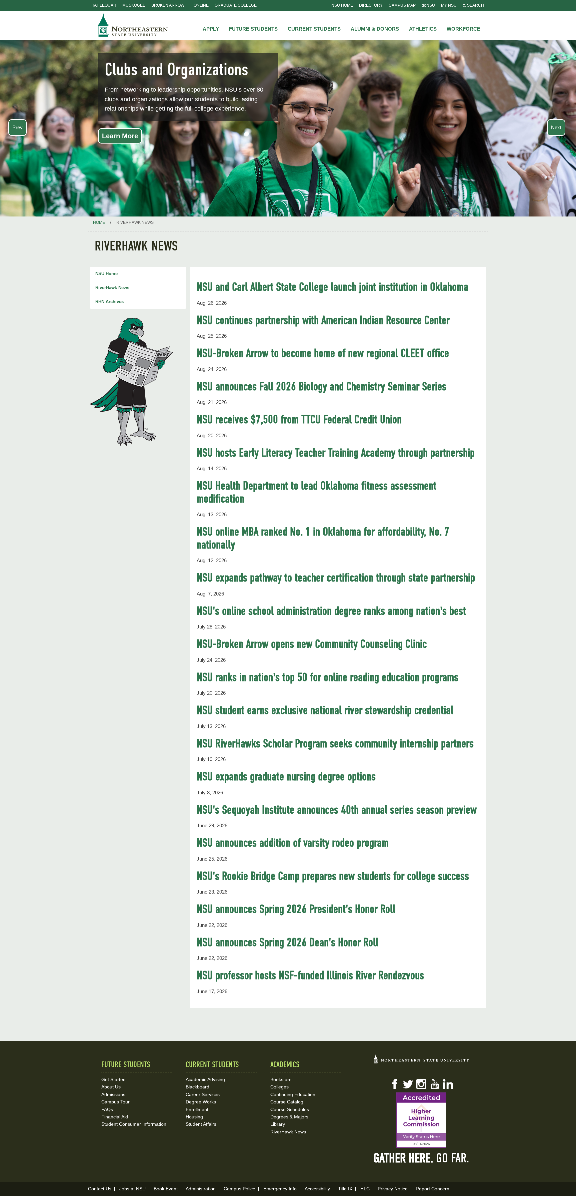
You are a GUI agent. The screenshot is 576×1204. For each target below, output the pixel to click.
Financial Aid (114, 1116)
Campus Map (402, 5)
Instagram (421, 1084)
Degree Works (201, 1101)
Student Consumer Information (133, 1124)
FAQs (107, 1109)
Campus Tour (115, 1101)
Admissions (113, 1094)
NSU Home (342, 5)
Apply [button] (211, 29)
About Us (111, 1086)
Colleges (279, 1086)
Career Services (203, 1094)
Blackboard (197, 1086)
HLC (365, 1188)
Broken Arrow (167, 5)
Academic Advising (205, 1079)
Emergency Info (280, 1188)
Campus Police (239, 1188)
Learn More (120, 136)
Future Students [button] (253, 29)
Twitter (408, 1084)
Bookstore (281, 1079)
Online (201, 5)
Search (475, 5)
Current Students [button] (314, 29)
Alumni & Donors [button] (375, 29)
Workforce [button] (463, 29)
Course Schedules (289, 1109)
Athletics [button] (423, 29)
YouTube (435, 1084)
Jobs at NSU (132, 1188)
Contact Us (99, 1188)
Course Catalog (286, 1101)
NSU (133, 25)
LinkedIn (448, 1084)
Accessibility (317, 1188)
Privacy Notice (393, 1188)
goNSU (428, 5)
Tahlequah (104, 5)
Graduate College (236, 5)
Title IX (345, 1188)
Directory (371, 5)
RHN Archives (109, 301)
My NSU (449, 5)
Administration (201, 1188)
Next (556, 127)
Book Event (166, 1188)
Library (277, 1124)
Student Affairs (201, 1124)
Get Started (113, 1079)
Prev (17, 127)
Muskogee (133, 5)
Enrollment (197, 1109)
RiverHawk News (112, 287)
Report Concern (432, 1188)
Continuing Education (292, 1094)
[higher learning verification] (421, 1120)
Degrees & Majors (289, 1116)
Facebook (395, 1084)
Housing (194, 1116)
